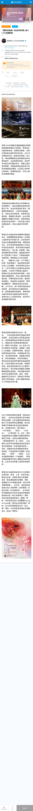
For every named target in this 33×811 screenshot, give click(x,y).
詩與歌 (7, 72)
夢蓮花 (22, 72)
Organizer (4, 809)
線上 (7, 76)
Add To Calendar (9, 48)
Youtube (15, 72)
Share (28, 6)
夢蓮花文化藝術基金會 (11, 58)
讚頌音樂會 (14, 76)
